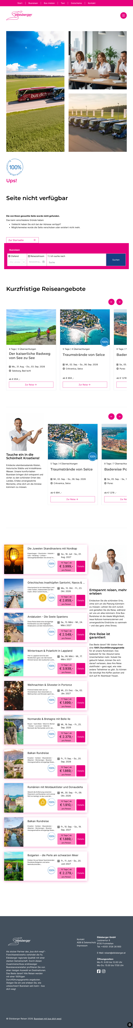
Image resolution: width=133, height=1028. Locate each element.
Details (80, 566)
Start (20, 3)
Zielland (14, 256)
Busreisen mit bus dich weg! (47, 1018)
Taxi (63, 3)
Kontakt (91, 3)
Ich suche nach (57, 256)
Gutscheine (76, 3)
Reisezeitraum (37, 256)
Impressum (82, 945)
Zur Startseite (16, 240)
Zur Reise (30, 384)
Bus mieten (49, 3)
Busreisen (33, 3)
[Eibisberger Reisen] (19, 15)
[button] (111, 302)
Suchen (115, 259)
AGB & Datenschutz (86, 942)
